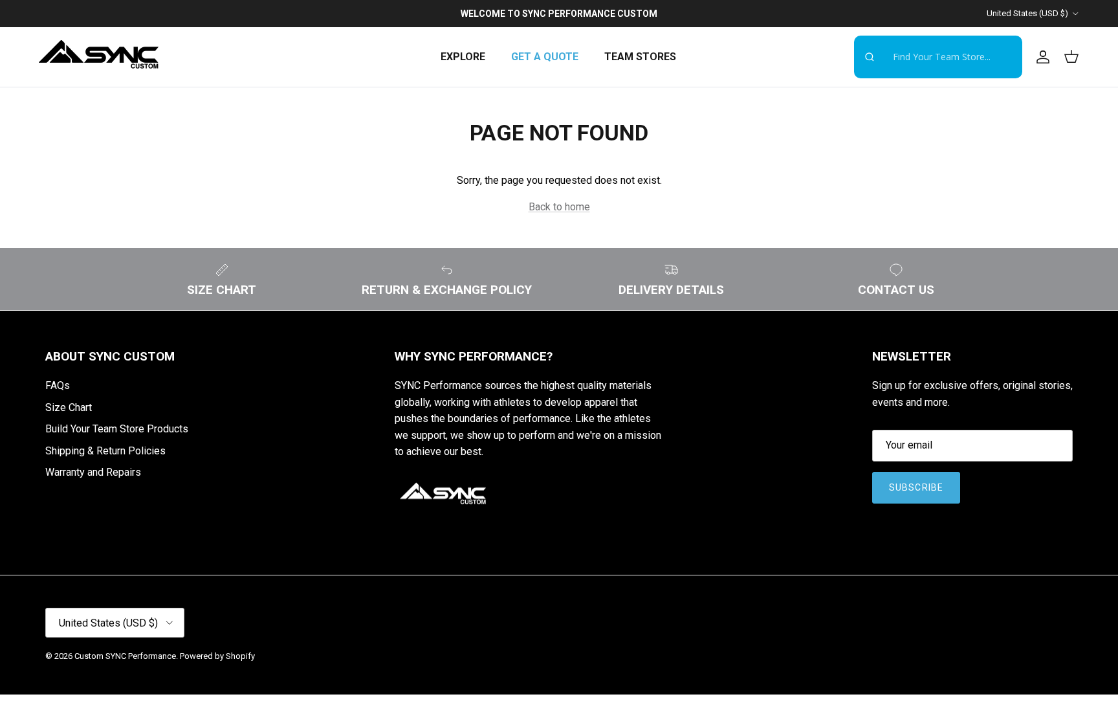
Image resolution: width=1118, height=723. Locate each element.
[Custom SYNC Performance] (99, 57)
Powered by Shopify (217, 656)
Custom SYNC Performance (125, 656)
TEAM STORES (640, 56)
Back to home (559, 207)
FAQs (57, 385)
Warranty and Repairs (93, 472)
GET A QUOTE (544, 56)
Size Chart (68, 407)
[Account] (1040, 57)
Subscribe (916, 487)
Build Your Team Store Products (116, 429)
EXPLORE (463, 56)
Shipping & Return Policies (105, 451)
